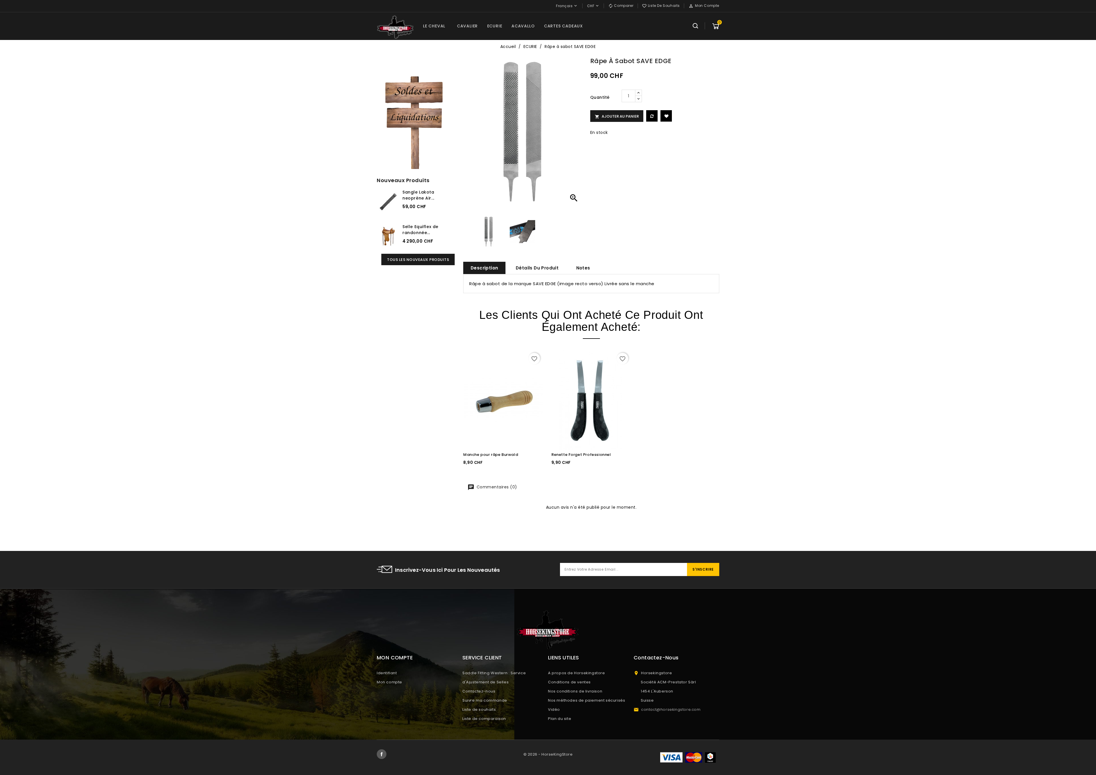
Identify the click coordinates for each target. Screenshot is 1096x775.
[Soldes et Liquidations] (416, 120)
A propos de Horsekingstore (576, 673)
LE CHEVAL (434, 26)
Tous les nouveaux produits (418, 259)
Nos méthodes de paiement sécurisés (586, 700)
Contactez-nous (478, 691)
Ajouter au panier (617, 116)
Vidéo (554, 709)
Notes (583, 268)
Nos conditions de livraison (575, 691)
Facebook (381, 754)
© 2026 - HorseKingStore (548, 754)
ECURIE (494, 26)
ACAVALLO (523, 26)
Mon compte (389, 682)
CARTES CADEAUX (563, 26)
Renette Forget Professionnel (581, 454)
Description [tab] (484, 268)
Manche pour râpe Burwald (490, 454)
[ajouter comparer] (652, 116)
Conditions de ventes (569, 682)
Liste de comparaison (484, 718)
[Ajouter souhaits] (666, 116)
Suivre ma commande (484, 700)
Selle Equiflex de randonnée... (420, 229)
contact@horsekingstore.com (671, 709)
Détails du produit (537, 268)
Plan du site (559, 718)
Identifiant (387, 673)
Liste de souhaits (479, 709)
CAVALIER (467, 26)
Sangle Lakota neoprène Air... (418, 195)
